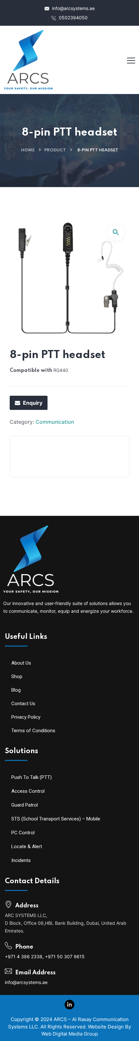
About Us (21, 663)
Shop (16, 676)
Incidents (21, 860)
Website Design (106, 1027)
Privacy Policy (25, 717)
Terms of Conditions (33, 730)
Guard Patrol (24, 805)
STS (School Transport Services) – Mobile (55, 819)
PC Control (23, 833)
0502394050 (73, 17)
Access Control (28, 791)
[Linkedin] (69, 1004)
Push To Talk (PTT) (31, 777)
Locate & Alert (26, 846)
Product (55, 150)
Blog (16, 690)
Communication (55, 422)
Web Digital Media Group (69, 1034)
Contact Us (23, 703)
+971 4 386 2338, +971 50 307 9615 (45, 956)
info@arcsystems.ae (73, 8)
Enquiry (32, 403)
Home (28, 150)
